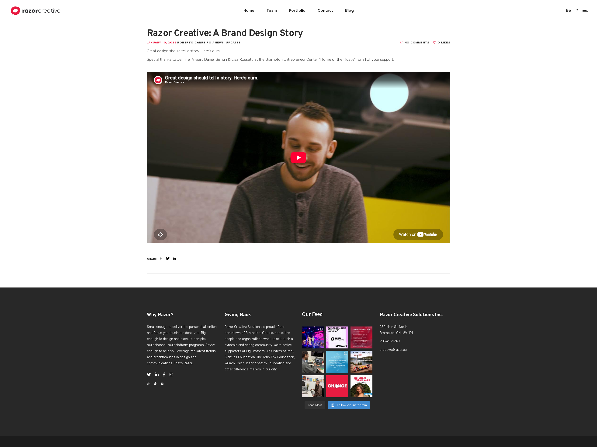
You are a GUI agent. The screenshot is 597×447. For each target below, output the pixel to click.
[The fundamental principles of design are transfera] (313, 386)
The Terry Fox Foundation (275, 357)
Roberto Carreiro (194, 42)
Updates (233, 42)
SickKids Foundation (240, 357)
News (219, 42)
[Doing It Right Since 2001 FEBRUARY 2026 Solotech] (337, 362)
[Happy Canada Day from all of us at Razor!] (361, 337)
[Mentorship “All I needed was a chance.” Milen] (361, 386)
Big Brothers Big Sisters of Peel (269, 351)
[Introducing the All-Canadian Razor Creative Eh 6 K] (361, 362)
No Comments (417, 42)
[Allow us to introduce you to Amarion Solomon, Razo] (313, 362)
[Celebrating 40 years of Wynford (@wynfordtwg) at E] (313, 337)
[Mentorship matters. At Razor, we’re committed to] (337, 337)
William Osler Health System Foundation (255, 363)
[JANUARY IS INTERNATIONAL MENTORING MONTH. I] (337, 386)
